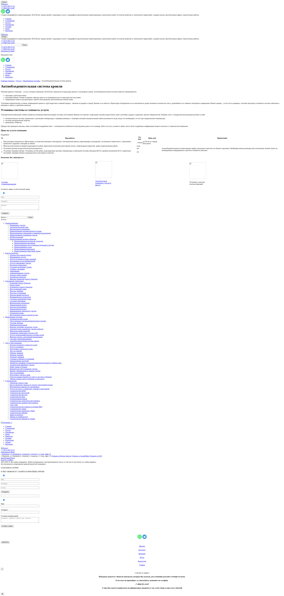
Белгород (142, 550)
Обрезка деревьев (16, 353)
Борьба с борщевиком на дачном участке (25, 371)
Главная (8, 19)
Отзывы (8, 27)
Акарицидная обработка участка (22, 365)
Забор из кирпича (16, 415)
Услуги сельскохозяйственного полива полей (27, 335)
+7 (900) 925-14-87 (8, 8)
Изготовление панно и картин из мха (24, 315)
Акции (8, 442)
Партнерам (9, 440)
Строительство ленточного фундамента (25, 401)
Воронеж (142, 554)
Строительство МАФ (18, 391)
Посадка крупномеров (18, 307)
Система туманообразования (8, 183)
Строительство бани (17, 397)
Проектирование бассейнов (24, 243)
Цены (7, 29)
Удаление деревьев (17, 357)
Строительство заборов (18, 413)
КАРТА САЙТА (7, 460)
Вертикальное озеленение (19, 303)
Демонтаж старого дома (19, 383)
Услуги (8, 23)
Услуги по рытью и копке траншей (23, 259)
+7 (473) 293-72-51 (8, 6)
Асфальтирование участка (20, 273)
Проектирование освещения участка (23, 235)
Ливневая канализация (18, 325)
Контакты (9, 31)
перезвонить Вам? (8, 51)
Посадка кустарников (18, 293)
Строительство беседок (18, 395)
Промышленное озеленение (20, 297)
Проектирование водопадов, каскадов (28, 241)
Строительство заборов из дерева (22, 419)
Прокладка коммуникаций (20, 331)
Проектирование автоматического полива (26, 231)
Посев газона (15, 285)
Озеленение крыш (17, 313)
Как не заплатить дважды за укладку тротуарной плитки (31, 385)
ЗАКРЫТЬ (5, 542)
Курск (142, 557)
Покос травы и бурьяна (18, 367)
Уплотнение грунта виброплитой (22, 261)
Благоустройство (11, 253)
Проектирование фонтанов (24, 249)
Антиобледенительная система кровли (24, 341)
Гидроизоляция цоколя (18, 399)
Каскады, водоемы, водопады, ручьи (23, 327)
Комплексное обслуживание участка (23, 369)
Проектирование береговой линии (27, 251)
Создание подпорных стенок (21, 267)
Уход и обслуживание (13, 343)
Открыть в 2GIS (96, 456)
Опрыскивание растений (19, 361)
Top (279, 591)
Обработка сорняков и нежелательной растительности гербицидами (35, 363)
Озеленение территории (14, 281)
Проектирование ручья (23, 247)
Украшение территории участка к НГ (24, 333)
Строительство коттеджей (19, 393)
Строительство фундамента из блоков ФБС (26, 407)
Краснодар (142, 561)
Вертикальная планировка (20, 229)
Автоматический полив (19, 319)
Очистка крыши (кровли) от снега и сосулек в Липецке (31, 377)
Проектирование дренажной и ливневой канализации (30, 233)
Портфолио (9, 25)
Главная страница (7, 81)
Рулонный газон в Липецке (20, 283)
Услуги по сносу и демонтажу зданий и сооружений (29, 389)
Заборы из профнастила (19, 417)
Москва (142, 546)
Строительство (11, 381)
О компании (10, 21)
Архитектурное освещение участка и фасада (103, 183)
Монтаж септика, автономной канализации (26, 337)
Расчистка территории (18, 265)
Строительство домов (18, 409)
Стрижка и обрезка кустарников (22, 359)
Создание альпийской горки (20, 299)
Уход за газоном (16, 351)
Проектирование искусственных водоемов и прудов (34, 245)
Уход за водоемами (17, 373)
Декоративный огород (18, 305)
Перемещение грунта (18, 257)
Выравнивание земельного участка (23, 311)
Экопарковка (15, 271)
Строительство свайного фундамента (24, 403)
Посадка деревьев (16, 291)
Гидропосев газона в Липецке (21, 287)
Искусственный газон (18, 289)
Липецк (4, 2)
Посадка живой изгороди (19, 295)
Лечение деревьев (16, 355)
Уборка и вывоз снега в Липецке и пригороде (27, 379)
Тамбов (142, 565)
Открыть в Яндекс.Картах (61, 456)
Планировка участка (17, 225)
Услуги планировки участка (20, 263)
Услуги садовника (16, 347)
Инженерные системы (31, 81)
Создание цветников (17, 301)
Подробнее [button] (5, 135)
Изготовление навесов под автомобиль (24, 387)
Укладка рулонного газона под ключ (23, 345)
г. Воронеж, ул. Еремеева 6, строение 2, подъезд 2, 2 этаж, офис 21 (26, 454)
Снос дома (14, 405)
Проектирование (11, 223)
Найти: (3, 217)
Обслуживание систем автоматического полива (28, 321)
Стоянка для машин (17, 269)
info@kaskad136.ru (8, 458)
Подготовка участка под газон (21, 349)
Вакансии (9, 436)
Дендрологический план (19, 227)
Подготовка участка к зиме (20, 375)
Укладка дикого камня (18, 275)
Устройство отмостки (18, 277)
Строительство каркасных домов (22, 411)
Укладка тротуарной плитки (20, 255)
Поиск (25, 45)
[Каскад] (4, 4)
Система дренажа (16, 323)
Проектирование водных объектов (23, 239)
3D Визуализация (16, 237)
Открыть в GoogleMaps (80, 456)
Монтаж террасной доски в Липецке (23, 279)
